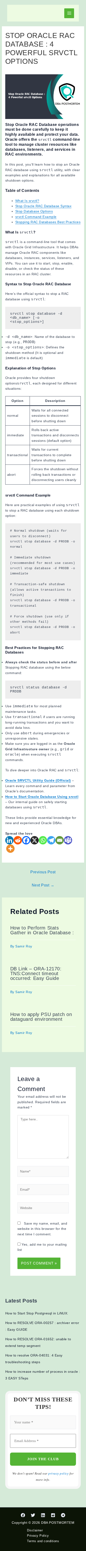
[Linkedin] (9, 840)
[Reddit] (18, 840)
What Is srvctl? (27, 201)
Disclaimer (35, 1530)
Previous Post (43, 872)
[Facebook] (26, 840)
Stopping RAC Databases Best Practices (48, 222)
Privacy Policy (38, 1535)
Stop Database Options (34, 211)
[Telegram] (51, 840)
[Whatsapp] (43, 840)
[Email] (59, 840)
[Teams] (68, 840)
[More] (10, 848)
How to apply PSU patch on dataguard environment (41, 1017)
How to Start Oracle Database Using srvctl (42, 797)
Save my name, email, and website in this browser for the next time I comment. (42, 1228)
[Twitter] (33, 1515)
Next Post (43, 885)
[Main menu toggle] (69, 13)
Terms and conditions (43, 1541)
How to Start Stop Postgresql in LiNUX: (36, 1313)
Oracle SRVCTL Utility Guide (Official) (38, 780)
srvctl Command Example (36, 217)
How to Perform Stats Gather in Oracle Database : (42, 930)
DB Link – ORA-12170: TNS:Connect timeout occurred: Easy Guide (36, 973)
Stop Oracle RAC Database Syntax (43, 206)
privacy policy (58, 1473)
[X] (34, 840)
